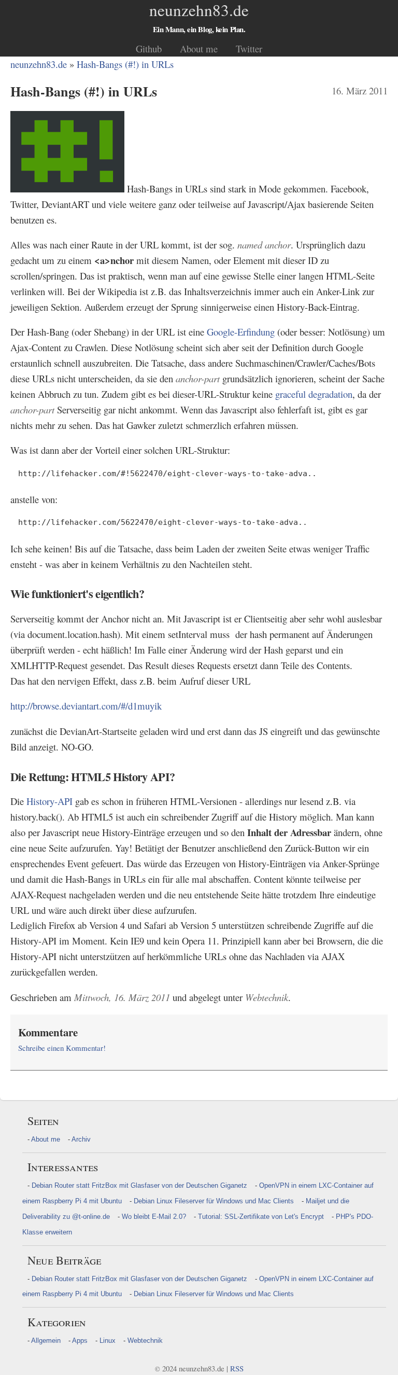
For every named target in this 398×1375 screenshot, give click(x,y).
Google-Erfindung (241, 331)
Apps (80, 1340)
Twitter (249, 48)
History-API (49, 801)
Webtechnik (145, 1340)
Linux (108, 1340)
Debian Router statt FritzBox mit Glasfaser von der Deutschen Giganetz (139, 1185)
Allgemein (46, 1340)
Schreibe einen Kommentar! (62, 1048)
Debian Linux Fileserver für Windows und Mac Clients (214, 1201)
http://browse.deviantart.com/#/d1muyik (86, 705)
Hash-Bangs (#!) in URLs (125, 64)
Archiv (81, 1139)
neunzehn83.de (38, 64)
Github (149, 48)
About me (199, 48)
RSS (237, 1368)
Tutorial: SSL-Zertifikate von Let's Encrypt (261, 1216)
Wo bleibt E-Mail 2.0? (154, 1216)
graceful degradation (313, 393)
